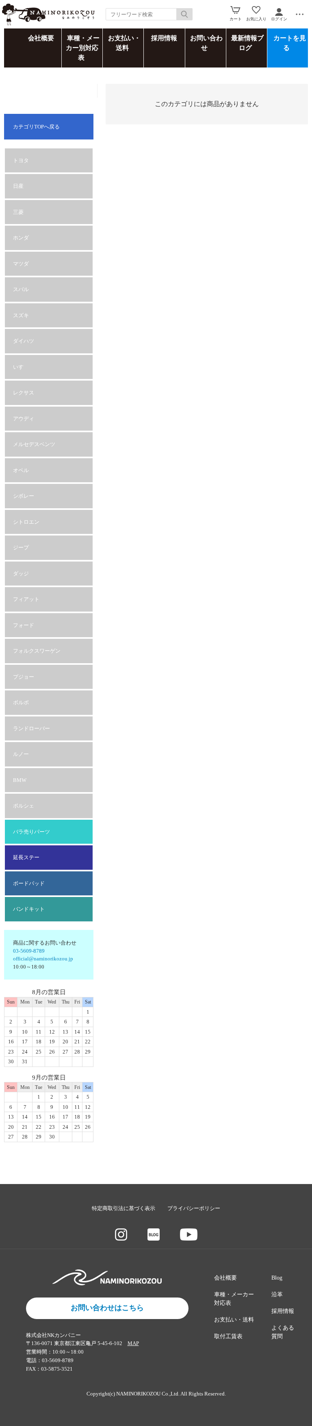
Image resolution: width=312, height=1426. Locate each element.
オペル (21, 470)
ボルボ (21, 702)
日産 (18, 186)
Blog (276, 1278)
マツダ (21, 264)
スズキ (21, 315)
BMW (19, 780)
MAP (133, 1343)
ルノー (21, 754)
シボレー (23, 496)
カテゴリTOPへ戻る (36, 127)
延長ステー (26, 857)
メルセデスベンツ (34, 444)
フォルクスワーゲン (37, 651)
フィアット (26, 599)
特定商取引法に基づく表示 (123, 1208)
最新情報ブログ (247, 43)
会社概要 (41, 38)
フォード (23, 625)
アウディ (23, 419)
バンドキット (29, 909)
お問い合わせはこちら (107, 1308)
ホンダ (21, 238)
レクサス (23, 393)
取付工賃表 (228, 1336)
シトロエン (26, 522)
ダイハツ (23, 341)
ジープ (21, 547)
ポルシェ (23, 806)
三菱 (18, 212)
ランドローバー (31, 728)
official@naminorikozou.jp (43, 959)
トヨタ (21, 160)
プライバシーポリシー (193, 1208)
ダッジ (21, 573)
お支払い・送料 (124, 43)
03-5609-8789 (29, 951)
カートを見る (289, 43)
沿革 (277, 1294)
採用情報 (164, 38)
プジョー (23, 677)
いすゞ (21, 367)
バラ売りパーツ (31, 832)
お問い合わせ (206, 43)
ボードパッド (29, 883)
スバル (21, 289)
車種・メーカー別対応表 (83, 48)
